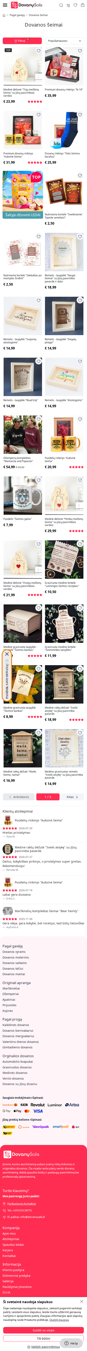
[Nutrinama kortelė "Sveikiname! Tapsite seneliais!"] (64, 191)
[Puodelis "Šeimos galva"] (23, 495)
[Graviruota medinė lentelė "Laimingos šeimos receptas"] (64, 559)
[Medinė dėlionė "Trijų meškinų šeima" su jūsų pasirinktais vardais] (23, 66)
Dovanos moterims (16, 957)
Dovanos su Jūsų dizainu (20, 1084)
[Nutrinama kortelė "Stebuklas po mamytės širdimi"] (23, 252)
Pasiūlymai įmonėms (17, 1287)
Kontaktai (9, 1256)
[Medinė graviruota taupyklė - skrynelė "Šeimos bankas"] (23, 623)
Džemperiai (11, 994)
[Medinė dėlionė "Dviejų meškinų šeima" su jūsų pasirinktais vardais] (23, 559)
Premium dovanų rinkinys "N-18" (64, 89)
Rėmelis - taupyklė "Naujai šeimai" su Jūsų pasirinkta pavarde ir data (60, 278)
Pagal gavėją (17, 15)
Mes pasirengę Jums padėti (21, 1196)
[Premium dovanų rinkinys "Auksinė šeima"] (23, 130)
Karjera (8, 1250)
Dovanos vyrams (14, 952)
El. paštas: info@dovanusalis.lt (26, 1217)
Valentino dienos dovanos (21, 1042)
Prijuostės (9, 1005)
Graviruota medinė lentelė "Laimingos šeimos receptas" (62, 584)
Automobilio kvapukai (18, 1062)
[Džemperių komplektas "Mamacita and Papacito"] (23, 434)
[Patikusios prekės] (75, 5)
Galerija (8, 1281)
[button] (82, 5)
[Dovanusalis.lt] (27, 5)
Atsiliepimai (11, 1239)
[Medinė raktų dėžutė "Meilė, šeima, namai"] (23, 748)
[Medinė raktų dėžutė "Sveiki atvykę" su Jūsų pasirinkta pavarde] (64, 684)
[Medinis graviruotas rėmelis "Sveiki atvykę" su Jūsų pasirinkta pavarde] (64, 748)
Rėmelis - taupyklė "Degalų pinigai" (60, 341)
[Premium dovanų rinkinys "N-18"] (64, 66)
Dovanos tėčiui (13, 969)
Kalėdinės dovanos (16, 1025)
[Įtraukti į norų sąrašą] (38, 50)
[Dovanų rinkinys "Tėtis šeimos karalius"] (64, 130)
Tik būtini (43, 1338)
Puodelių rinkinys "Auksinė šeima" (60, 460)
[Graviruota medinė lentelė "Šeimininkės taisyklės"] (64, 623)
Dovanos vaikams (15, 963)
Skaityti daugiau (59, 1320)
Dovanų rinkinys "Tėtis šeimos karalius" (62, 155)
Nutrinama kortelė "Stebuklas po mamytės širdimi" (22, 277)
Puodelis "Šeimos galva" (17, 519)
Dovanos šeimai (38, 15)
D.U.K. (7, 1292)
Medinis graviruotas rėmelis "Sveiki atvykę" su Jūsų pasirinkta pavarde (64, 774)
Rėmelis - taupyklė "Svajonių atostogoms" (19, 341)
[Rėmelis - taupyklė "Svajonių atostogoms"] (23, 316)
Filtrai (23, 40)
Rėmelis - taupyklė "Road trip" (20, 400)
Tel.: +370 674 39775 (19, 1210)
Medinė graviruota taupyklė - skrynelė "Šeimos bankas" (20, 649)
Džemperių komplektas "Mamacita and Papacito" (18, 460)
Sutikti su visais (43, 1330)
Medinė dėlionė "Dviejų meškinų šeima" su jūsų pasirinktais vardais (22, 586)
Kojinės (8, 1011)
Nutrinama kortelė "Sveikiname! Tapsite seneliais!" (63, 216)
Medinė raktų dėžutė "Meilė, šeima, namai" (20, 773)
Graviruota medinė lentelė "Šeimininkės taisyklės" (60, 649)
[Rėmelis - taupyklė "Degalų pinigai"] (64, 316)
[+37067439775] (68, 5)
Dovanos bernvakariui (18, 1031)
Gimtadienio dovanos (18, 1047)
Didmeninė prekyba (16, 1276)
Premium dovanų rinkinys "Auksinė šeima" (18, 155)
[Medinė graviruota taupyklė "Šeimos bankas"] (23, 684)
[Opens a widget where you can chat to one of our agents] (71, 1343)
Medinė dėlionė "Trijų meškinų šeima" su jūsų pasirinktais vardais (21, 92)
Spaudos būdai (13, 1245)
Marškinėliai (11, 988)
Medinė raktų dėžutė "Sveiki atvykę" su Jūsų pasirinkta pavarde (61, 710)
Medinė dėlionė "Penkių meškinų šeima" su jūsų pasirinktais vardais (64, 522)
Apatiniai (9, 1000)
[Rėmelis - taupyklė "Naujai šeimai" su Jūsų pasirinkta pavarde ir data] (64, 252)
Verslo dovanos (13, 1078)
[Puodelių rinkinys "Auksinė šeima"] (64, 434)
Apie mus (9, 1233)
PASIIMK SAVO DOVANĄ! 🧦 (7, 679)
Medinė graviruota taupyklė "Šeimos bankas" (19, 709)
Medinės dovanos (15, 1073)
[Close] (7, 654)
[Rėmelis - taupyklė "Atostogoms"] (64, 377)
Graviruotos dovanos (17, 1067)
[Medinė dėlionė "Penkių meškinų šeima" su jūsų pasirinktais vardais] (64, 495)
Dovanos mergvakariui (18, 1036)
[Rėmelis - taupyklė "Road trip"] (23, 377)
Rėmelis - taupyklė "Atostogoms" (64, 400)
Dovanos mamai (14, 974)
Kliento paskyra (13, 1270)
